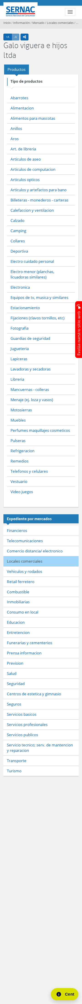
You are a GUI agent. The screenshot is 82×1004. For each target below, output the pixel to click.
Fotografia (19, 328)
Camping (18, 230)
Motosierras (21, 410)
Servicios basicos (21, 714)
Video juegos (21, 491)
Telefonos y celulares (29, 471)
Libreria (17, 379)
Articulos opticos (25, 179)
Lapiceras (18, 358)
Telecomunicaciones (25, 540)
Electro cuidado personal (32, 261)
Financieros (17, 530)
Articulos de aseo (25, 159)
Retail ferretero (20, 581)
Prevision (15, 663)
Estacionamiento (25, 307)
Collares (17, 241)
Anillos (16, 128)
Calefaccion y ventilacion (32, 210)
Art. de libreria (23, 149)
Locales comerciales (60, 23)
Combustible (18, 591)
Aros (14, 138)
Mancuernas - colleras (29, 389)
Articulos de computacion (32, 169)
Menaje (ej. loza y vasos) (31, 399)
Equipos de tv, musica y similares (39, 297)
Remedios (19, 461)
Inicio (7, 23)
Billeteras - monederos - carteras (39, 200)
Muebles (18, 420)
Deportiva (19, 251)
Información (21, 23)
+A (9, 37)
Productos (17, 69)
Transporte (16, 760)
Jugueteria (19, 348)
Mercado (38, 23)
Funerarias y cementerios (29, 642)
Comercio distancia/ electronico (35, 551)
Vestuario (18, 481)
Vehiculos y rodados (24, 571)
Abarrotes (19, 97)
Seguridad (16, 683)
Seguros (14, 704)
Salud (11, 673)
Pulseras (18, 440)
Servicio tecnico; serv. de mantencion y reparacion (40, 747)
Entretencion (18, 632)
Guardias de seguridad (30, 338)
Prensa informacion (24, 653)
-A (16, 37)
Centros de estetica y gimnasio (34, 693)
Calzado (17, 220)
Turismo (14, 770)
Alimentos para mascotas (32, 118)
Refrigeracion (22, 450)
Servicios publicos (22, 734)
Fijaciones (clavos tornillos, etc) (37, 318)
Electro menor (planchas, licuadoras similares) (32, 274)
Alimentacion (22, 108)
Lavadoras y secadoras (30, 369)
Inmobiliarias (18, 601)
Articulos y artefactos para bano (38, 189)
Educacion (16, 622)
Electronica (20, 287)
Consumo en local (22, 612)
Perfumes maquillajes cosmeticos (40, 430)
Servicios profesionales (27, 724)
